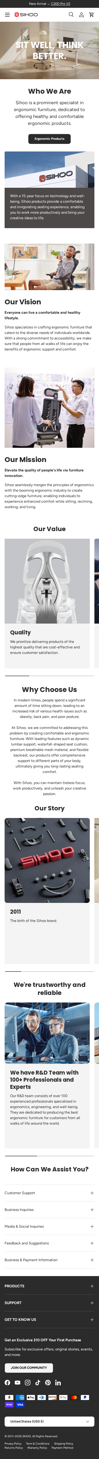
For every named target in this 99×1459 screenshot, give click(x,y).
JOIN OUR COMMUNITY (29, 1368)
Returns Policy (14, 1447)
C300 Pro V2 (60, 4)
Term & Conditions (38, 1443)
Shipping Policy (63, 1443)
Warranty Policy (37, 1447)
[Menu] (7, 15)
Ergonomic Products (49, 139)
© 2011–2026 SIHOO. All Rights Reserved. (31, 1436)
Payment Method (62, 1447)
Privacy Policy (13, 1443)
